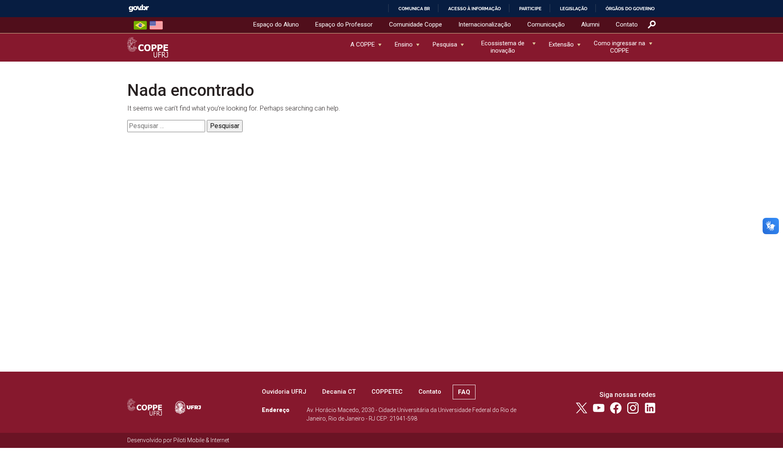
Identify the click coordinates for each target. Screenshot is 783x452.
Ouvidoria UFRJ (284, 391)
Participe (530, 8)
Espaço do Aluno (276, 24)
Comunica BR (414, 8)
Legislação (573, 8)
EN (156, 25)
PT (140, 25)
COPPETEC (387, 391)
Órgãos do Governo (630, 8)
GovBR (138, 8)
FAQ (464, 392)
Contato (627, 24)
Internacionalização (484, 24)
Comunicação (546, 24)
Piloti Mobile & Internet (201, 440)
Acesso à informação (474, 8)
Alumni (590, 24)
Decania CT (339, 391)
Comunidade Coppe (415, 24)
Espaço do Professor (344, 24)
